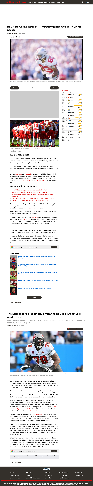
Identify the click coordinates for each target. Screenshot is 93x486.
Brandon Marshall (42, 180)
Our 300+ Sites (63, 472)
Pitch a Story (29, 475)
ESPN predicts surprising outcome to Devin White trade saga (29, 192)
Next (54, 88)
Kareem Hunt (27, 219)
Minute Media (10, 481)
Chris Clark (28, 174)
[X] (85, 2)
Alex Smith (35, 217)
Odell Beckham (27, 180)
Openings (28, 472)
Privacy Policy (49, 475)
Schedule (40, 2)
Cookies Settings (64, 478)
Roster (53, 2)
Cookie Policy (79, 475)
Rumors (34, 2)
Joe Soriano (12, 325)
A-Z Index (48, 478)
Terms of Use (63, 475)
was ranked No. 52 (38, 414)
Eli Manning (29, 208)
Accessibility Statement (33, 478)
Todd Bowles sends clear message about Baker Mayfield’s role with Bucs (33, 198)
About (12, 472)
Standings (47, 2)
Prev (14, 88)
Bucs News (18, 302)
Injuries (58, 2)
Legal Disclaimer (15, 478)
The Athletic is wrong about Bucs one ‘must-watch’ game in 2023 (30, 200)
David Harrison (13, 33)
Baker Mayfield (34, 411)
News (29, 2)
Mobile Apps (78, 472)
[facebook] (82, 2)
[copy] (19, 37)
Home (11, 302)
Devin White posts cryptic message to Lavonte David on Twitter (30, 190)
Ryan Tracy (18, 174)
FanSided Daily (14, 475)
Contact (47, 472)
